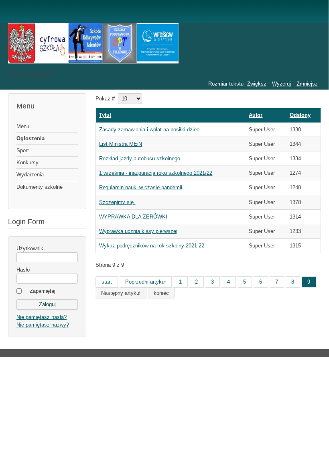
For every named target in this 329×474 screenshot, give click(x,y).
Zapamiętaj (42, 291)
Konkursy (27, 162)
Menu (22, 126)
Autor (255, 115)
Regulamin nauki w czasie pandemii (140, 187)
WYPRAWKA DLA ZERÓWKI (133, 217)
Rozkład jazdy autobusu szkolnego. (140, 158)
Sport (22, 150)
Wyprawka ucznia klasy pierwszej (138, 231)
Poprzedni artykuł (145, 282)
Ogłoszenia (30, 138)
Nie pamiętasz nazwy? (42, 325)
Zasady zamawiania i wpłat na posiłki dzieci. (150, 130)
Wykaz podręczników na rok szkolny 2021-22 (151, 246)
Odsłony (300, 115)
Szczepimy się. (117, 202)
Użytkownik (29, 248)
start (107, 282)
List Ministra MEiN (120, 144)
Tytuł (105, 115)
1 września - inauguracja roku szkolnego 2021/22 (155, 173)
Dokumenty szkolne (39, 187)
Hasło (23, 270)
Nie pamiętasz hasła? (41, 317)
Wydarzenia (30, 175)
